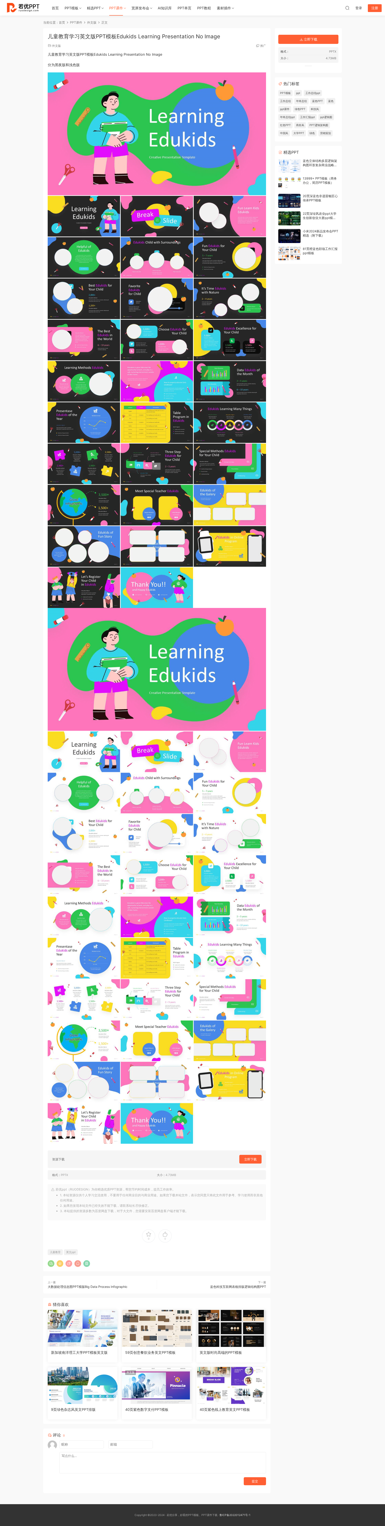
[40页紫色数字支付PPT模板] (157, 1385)
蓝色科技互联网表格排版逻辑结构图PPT (238, 1287)
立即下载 (250, 1159)
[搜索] (347, 7)
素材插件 (224, 8)
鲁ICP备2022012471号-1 (234, 1515)
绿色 (312, 133)
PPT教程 (204, 8)
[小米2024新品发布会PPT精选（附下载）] (289, 236)
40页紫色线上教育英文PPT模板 (225, 1409)
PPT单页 (184, 8)
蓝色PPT (317, 101)
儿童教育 (55, 1252)
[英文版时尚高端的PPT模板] (231, 1328)
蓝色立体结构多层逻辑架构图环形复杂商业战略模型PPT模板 (320, 165)
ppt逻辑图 (326, 117)
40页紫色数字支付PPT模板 (146, 1409)
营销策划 (325, 133)
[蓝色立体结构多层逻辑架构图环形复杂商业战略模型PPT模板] (289, 166)
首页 (55, 8)
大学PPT (298, 133)
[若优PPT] (22, 8)
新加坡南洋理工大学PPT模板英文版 (79, 1352)
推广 (263, 45)
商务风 (56, 1372)
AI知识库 (165, 8)
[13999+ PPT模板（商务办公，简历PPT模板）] (289, 183)
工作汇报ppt (307, 117)
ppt (298, 93)
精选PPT (94, 8)
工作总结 (285, 101)
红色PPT (285, 125)
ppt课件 (284, 109)
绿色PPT (300, 109)
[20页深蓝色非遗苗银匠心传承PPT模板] (289, 201)
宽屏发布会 (140, 8)
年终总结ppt (287, 117)
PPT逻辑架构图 (318, 125)
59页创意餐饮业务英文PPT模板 (150, 1352)
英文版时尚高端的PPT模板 (221, 1352)
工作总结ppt (312, 93)
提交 (255, 1481)
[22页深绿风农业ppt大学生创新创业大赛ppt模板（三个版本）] (289, 218)
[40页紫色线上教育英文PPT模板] (231, 1385)
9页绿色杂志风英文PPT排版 (73, 1409)
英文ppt (71, 1252)
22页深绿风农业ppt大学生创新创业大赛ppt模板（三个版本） (319, 218)
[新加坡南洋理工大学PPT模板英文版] (82, 1328)
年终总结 (301, 101)
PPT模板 (71, 8)
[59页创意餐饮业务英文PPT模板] (157, 1328)
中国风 (284, 133)
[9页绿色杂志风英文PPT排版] (82, 1385)
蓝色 (331, 101)
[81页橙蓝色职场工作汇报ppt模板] (289, 254)
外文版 (56, 45)
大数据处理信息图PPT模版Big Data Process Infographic (87, 1287)
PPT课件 (116, 8)
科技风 (315, 109)
